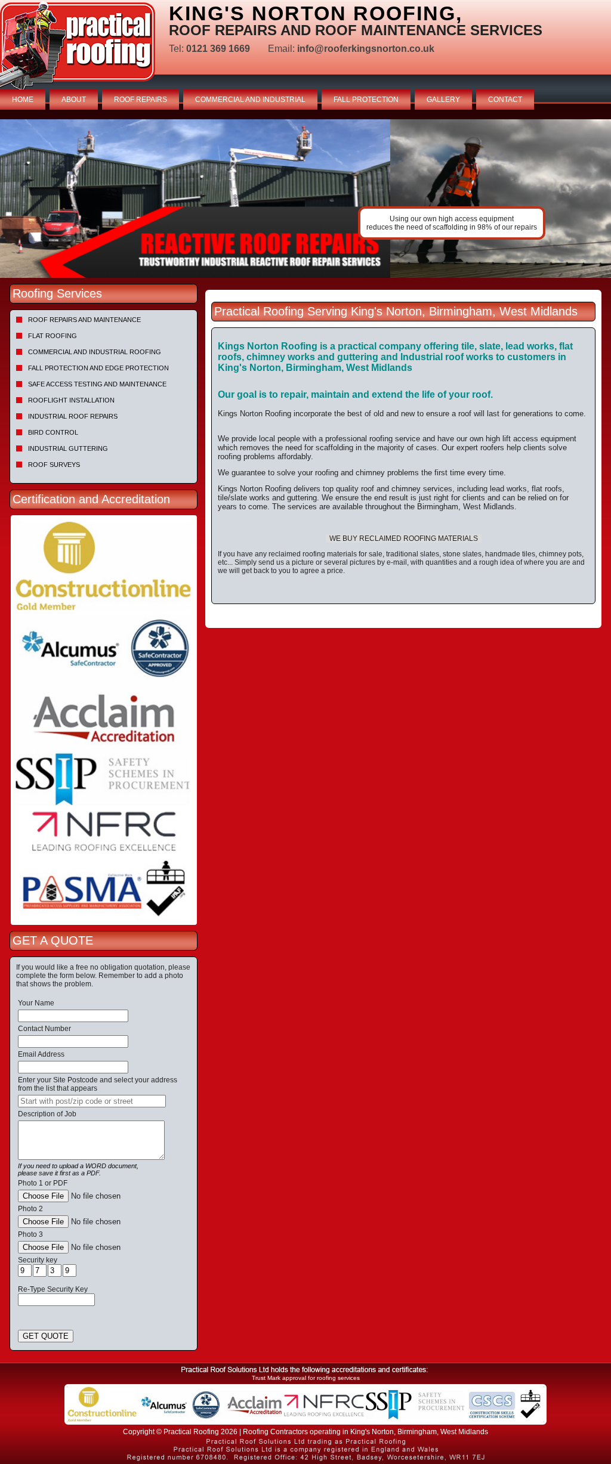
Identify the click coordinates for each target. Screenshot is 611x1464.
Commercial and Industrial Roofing (94, 351)
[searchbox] (92, 1101)
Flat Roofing (52, 335)
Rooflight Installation (71, 400)
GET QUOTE (46, 1336)
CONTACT (505, 99)
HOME (22, 99)
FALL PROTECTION (366, 99)
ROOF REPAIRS (140, 99)
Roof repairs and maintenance (84, 319)
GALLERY (443, 99)
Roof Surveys (54, 464)
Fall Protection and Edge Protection (98, 368)
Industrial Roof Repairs (73, 416)
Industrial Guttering (68, 448)
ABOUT (73, 99)
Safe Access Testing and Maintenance (97, 384)
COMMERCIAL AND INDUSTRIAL (250, 99)
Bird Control (53, 432)
